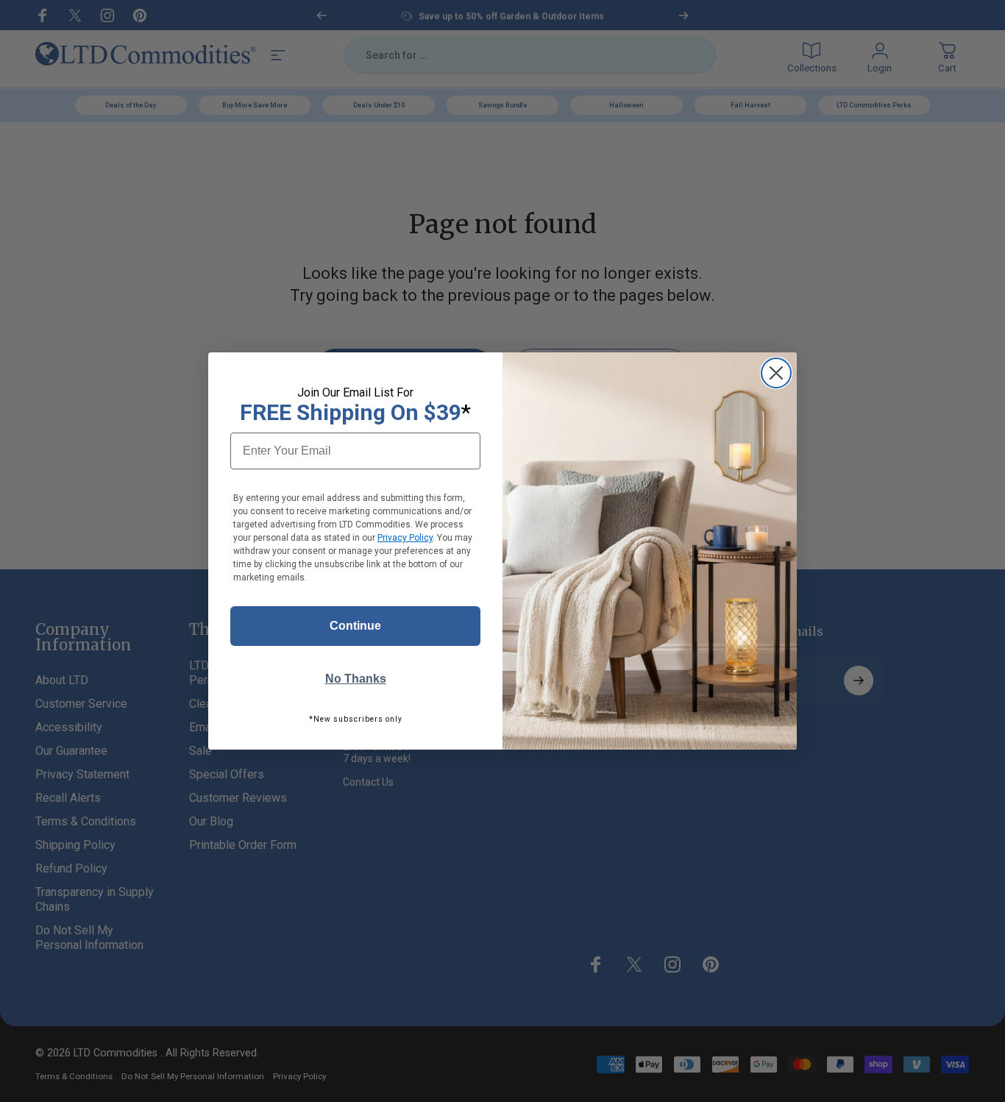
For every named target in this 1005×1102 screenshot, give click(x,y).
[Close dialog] (776, 373)
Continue (355, 625)
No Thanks (355, 678)
